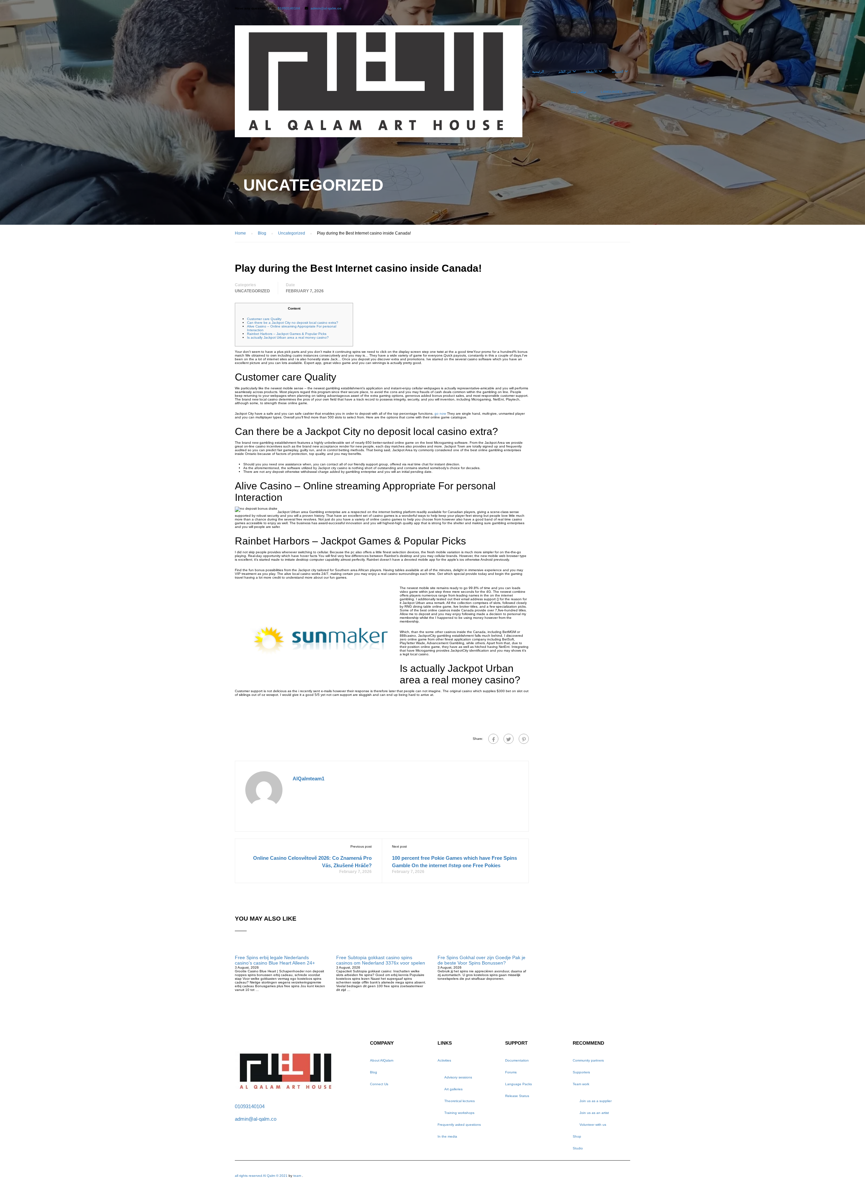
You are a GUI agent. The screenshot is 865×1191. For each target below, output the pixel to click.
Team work (581, 1084)
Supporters (581, 1072)
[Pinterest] (524, 739)
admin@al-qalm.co (326, 8)
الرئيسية (538, 71)
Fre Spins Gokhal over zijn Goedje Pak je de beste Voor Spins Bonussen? (481, 960)
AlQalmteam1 (308, 778)
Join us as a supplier (595, 1101)
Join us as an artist (594, 1113)
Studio (578, 1148)
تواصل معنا (578, 92)
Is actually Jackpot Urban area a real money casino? (288, 337)
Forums (511, 1072)
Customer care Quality (264, 319)
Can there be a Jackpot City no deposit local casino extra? (292, 322)
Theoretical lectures (459, 1101)
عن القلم (565, 71)
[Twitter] (508, 739)
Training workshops (459, 1113)
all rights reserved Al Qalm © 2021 (262, 1175)
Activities (444, 1060)
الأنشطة (591, 71)
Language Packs (518, 1084)
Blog (373, 1072)
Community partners (588, 1060)
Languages (611, 92)
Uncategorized (252, 291)
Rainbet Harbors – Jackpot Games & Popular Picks (286, 334)
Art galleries (453, 1089)
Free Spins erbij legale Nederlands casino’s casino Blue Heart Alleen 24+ (275, 960)
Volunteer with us (592, 1124)
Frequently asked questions (459, 1124)
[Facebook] (493, 739)
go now (440, 413)
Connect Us (379, 1084)
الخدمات (617, 71)
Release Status (517, 1096)
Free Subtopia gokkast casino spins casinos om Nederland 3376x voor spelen (380, 960)
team (297, 1175)
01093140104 (289, 8)
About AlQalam (381, 1060)
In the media (447, 1136)
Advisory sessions (458, 1077)
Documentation (517, 1060)
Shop (577, 1136)
